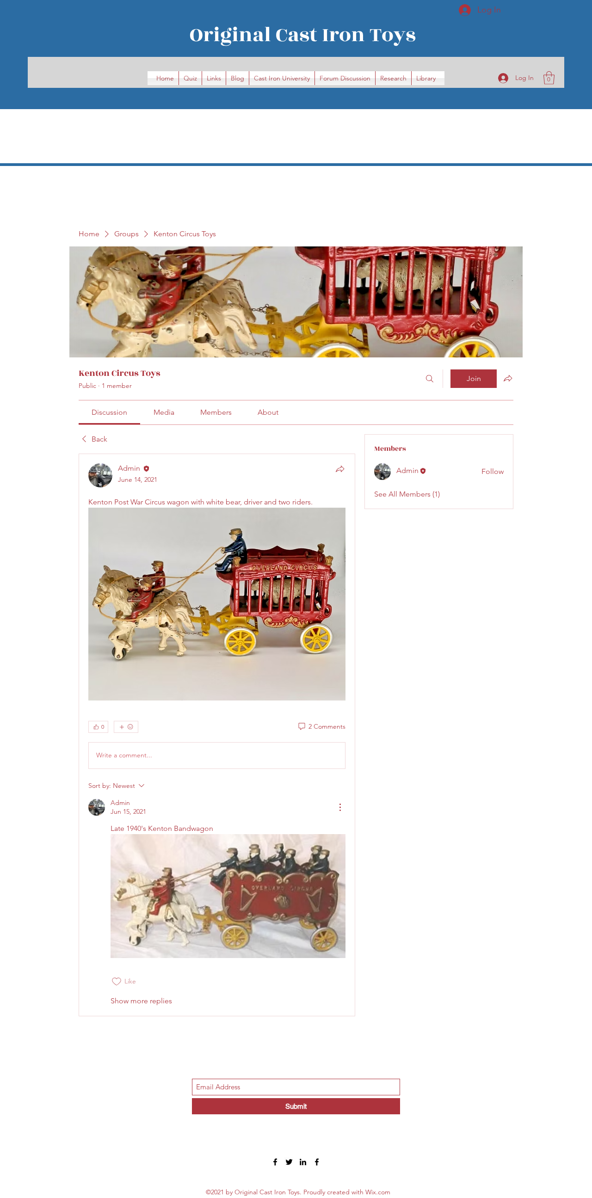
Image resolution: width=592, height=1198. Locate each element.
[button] (549, 78)
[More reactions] (126, 727)
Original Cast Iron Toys (303, 35)
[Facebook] (275, 1162)
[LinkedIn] (303, 1162)
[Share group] (507, 378)
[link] (109, 412)
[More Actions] (339, 807)
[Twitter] (289, 1162)
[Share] (339, 468)
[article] (217, 735)
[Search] (429, 378)
